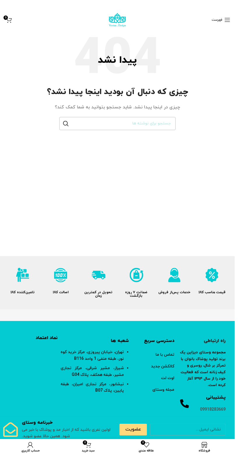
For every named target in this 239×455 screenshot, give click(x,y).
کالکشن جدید (162, 366)
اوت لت (167, 378)
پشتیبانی (216, 397)
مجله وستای (163, 390)
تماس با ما (165, 354)
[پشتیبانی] (184, 403)
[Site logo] (117, 19)
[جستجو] (66, 123)
